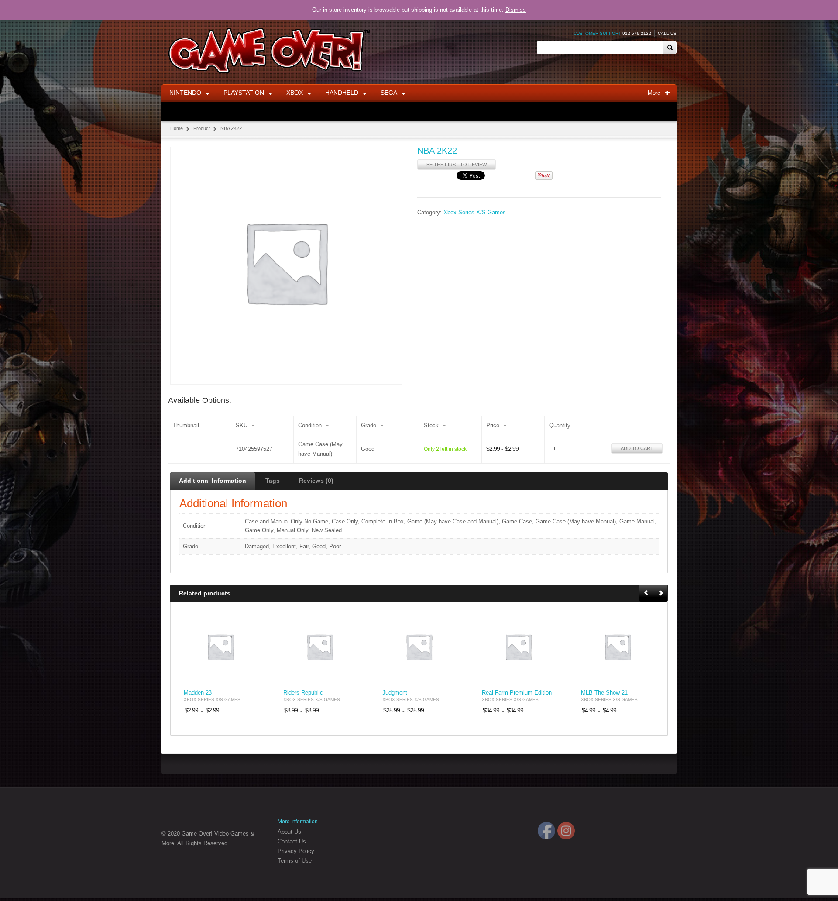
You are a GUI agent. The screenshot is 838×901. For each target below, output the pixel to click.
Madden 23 (198, 693)
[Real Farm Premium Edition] (518, 647)
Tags (272, 480)
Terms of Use (295, 860)
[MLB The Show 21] (617, 647)
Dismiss (515, 10)
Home (176, 128)
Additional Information (212, 480)
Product (201, 128)
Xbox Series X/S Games (474, 213)
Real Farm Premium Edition (517, 693)
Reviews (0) (316, 480)
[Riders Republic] (320, 647)
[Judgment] (419, 647)
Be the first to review (456, 164)
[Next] (660, 593)
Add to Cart (637, 448)
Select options (245, 675)
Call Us (667, 33)
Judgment (394, 693)
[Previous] (646, 593)
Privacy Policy (296, 851)
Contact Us (292, 841)
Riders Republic (303, 693)
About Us (289, 832)
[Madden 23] (220, 647)
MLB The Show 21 (604, 693)
